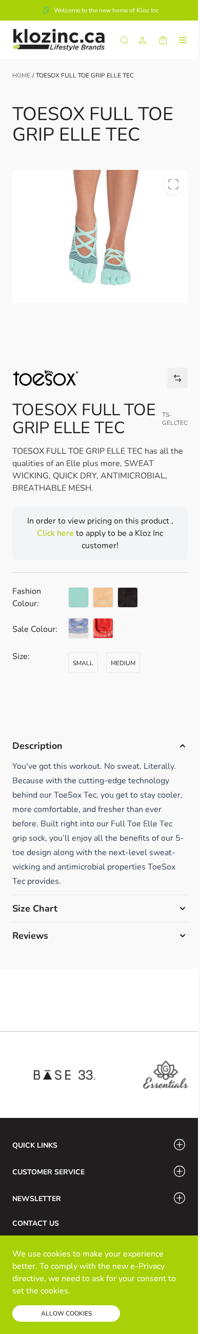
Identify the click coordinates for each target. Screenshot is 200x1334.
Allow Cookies (66, 1313)
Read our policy (101, 1291)
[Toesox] (45, 378)
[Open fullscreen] (173, 184)
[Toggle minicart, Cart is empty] (163, 40)
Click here (56, 533)
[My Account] (142, 40)
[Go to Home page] (58, 40)
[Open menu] (182, 40)
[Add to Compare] (177, 378)
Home (21, 75)
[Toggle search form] (124, 40)
